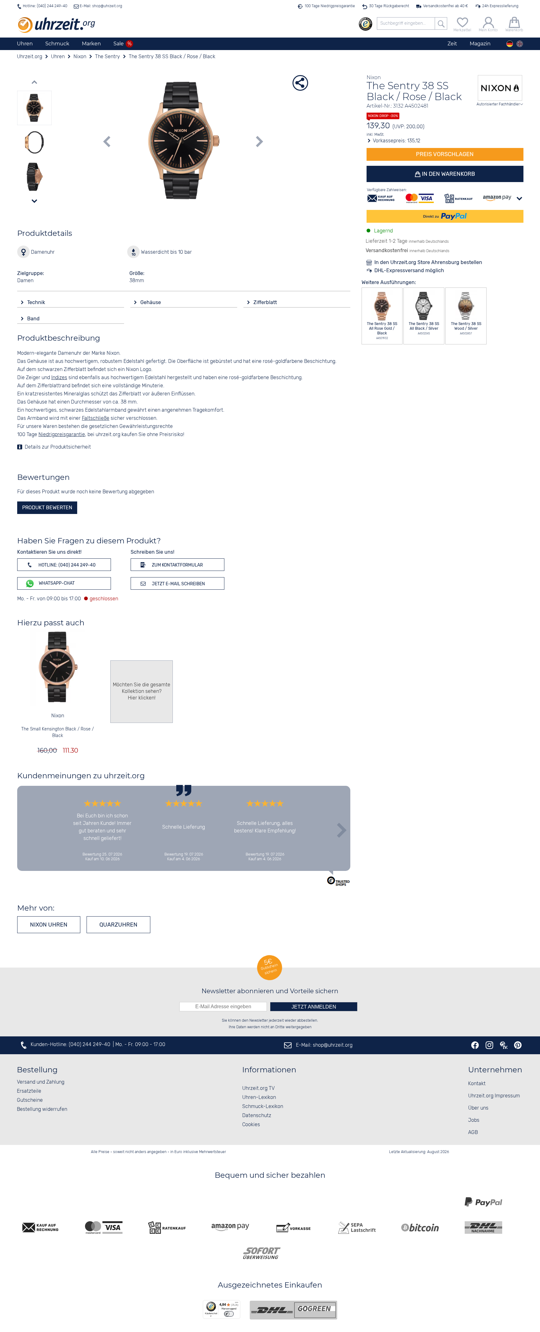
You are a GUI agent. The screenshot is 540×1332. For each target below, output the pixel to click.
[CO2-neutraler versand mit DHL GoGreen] (293, 1310)
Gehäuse (151, 302)
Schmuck (57, 44)
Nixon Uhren (49, 924)
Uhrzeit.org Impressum (494, 1096)
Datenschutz (256, 1115)
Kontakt (477, 1083)
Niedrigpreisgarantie (61, 434)
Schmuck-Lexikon (262, 1106)
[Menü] (236, 1304)
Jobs (473, 1120)
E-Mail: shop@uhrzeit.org (100, 6)
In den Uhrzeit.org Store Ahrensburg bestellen (428, 262)
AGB (473, 1132)
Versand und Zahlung (40, 1082)
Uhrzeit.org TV (258, 1088)
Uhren (25, 44)
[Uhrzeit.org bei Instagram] (489, 1045)
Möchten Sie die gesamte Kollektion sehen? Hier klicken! (141, 691)
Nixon (57, 716)
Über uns (478, 1108)
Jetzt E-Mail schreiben (178, 584)
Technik (36, 302)
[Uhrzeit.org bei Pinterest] (518, 1045)
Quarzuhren (118, 924)
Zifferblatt (265, 302)
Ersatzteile (29, 1091)
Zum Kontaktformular (177, 565)
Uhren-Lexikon (259, 1097)
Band (34, 319)
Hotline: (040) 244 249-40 (45, 6)
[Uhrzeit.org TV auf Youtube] (504, 1045)
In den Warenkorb (448, 173)
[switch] (229, 1314)
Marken (91, 44)
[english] (519, 43)
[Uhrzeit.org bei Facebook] (475, 1045)
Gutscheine (30, 1100)
